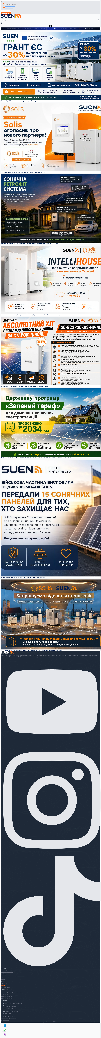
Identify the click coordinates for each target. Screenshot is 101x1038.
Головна (3, 31)
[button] (50, 26)
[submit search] (98, 20)
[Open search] (1, 22)
